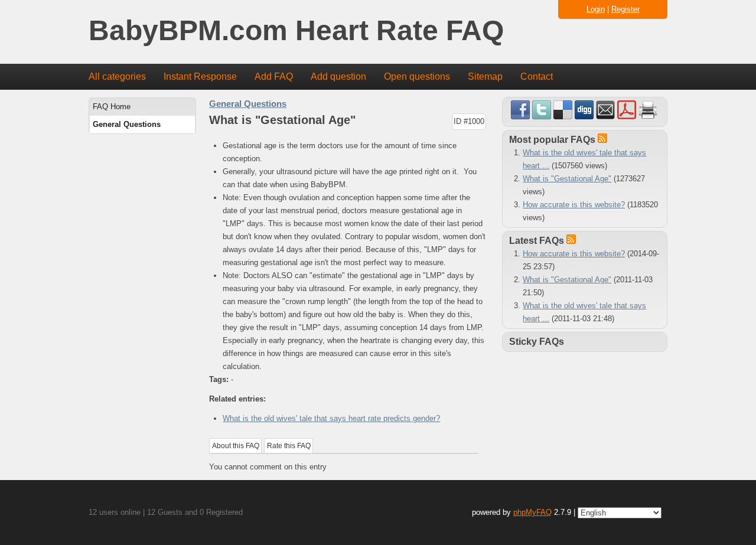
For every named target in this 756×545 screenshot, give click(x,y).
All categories (117, 76)
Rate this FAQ (289, 446)
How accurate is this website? (574, 204)
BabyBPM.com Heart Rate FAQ (296, 31)
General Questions (127, 124)
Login (595, 9)
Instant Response (200, 76)
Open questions (417, 76)
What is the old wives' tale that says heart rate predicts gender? (331, 418)
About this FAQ (235, 446)
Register (625, 9)
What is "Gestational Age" (567, 178)
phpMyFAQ (532, 512)
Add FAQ (274, 76)
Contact (536, 76)
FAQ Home (112, 106)
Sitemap (485, 76)
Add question (338, 76)
